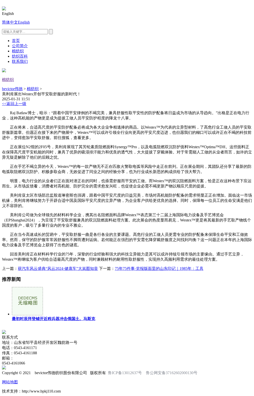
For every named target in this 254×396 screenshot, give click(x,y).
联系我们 (20, 61)
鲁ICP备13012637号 (125, 373)
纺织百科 (20, 56)
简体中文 (10, 22)
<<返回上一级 (14, 104)
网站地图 (10, 382)
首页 (16, 40)
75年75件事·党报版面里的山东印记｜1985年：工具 (159, 268)
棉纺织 (18, 51)
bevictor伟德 (12, 89)
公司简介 (20, 46)
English (24, 22)
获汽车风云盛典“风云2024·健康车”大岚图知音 (58, 268)
